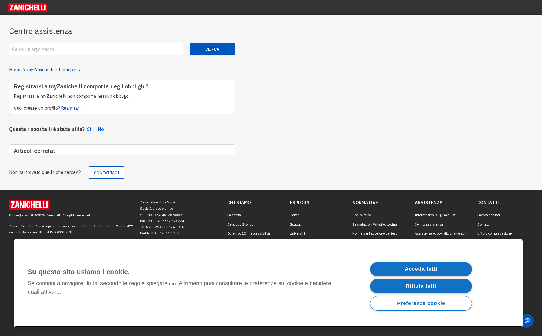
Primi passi (70, 69)
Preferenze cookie (421, 303)
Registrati (70, 108)
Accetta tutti (421, 269)
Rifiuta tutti (421, 286)
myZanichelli (40, 69)
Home (15, 69)
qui (172, 284)
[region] (268, 283)
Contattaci (106, 172)
